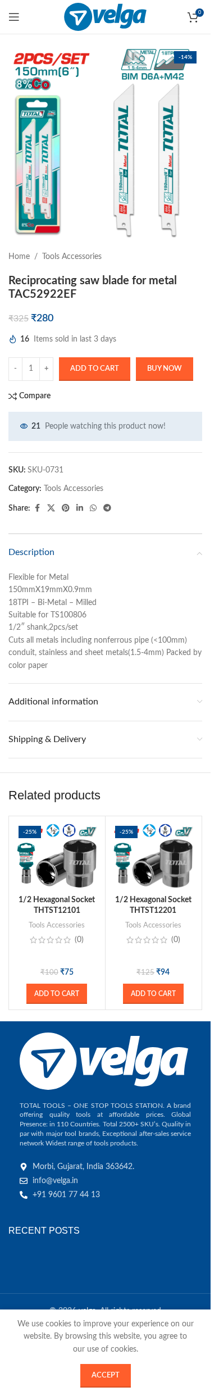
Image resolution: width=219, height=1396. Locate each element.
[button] (56, 994)
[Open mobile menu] (14, 17)
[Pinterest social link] (65, 508)
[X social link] (51, 508)
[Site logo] (105, 17)
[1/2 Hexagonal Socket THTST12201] (153, 855)
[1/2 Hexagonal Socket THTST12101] (57, 855)
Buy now (164, 368)
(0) (79, 940)
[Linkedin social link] (79, 508)
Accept (106, 1375)
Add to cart (94, 368)
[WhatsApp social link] (93, 508)
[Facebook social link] (37, 508)
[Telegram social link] (107, 508)
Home (19, 257)
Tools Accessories (72, 257)
